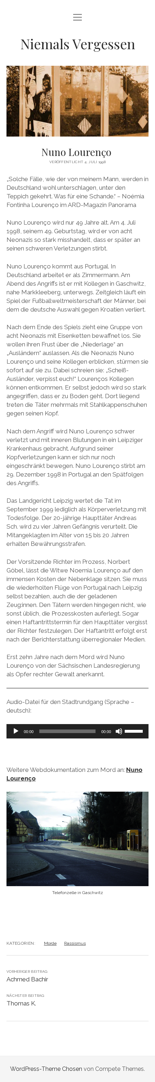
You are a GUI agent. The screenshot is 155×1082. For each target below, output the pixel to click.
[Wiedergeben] (15, 731)
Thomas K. (21, 1003)
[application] (77, 731)
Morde (50, 943)
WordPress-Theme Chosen (46, 1068)
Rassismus (75, 943)
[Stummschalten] (119, 731)
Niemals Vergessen (77, 43)
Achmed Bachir (28, 979)
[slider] (135, 730)
